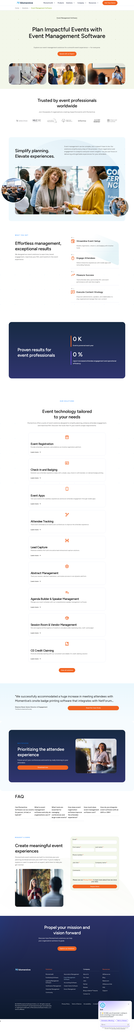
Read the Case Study (93, 708)
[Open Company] (86, 3)
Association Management (71, 974)
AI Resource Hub (107, 984)
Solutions (49, 969)
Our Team (86, 977)
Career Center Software (71, 986)
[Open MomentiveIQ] (54, 3)
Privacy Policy (88, 880)
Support (105, 990)
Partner (85, 984)
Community (49, 992)
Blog (104, 977)
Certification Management (53, 986)
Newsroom (106, 981)
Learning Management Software (52, 981)
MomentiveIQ (49, 974)
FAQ (104, 987)
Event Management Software (69, 978)
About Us (86, 974)
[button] (95, 240)
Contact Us (86, 994)
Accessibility (87, 1004)
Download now (43, 767)
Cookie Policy (97, 1004)
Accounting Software (70, 982)
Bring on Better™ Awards (90, 990)
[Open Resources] (98, 3)
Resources (106, 969)
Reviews (85, 987)
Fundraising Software (52, 977)
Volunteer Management (52, 989)
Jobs (84, 981)
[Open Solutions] (74, 3)
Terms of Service (76, 1004)
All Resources (106, 974)
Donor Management (70, 989)
